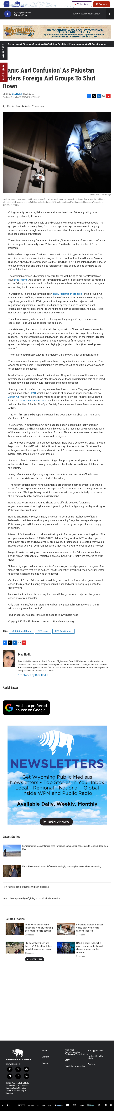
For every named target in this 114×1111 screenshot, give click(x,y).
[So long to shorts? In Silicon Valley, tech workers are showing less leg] (66, 929)
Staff (67, 1060)
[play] (7, 14)
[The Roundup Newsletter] (57, 775)
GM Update (3, 51)
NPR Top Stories (63, 631)
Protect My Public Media (95, 1057)
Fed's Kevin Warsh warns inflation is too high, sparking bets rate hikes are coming (61, 866)
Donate (102, 4)
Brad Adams (21, 279)
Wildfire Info (3, 72)
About (44, 1051)
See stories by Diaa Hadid (33, 675)
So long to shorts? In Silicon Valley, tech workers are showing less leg (89, 927)
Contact (45, 1057)
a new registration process (67, 293)
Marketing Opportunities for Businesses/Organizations (75, 1052)
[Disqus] (57, 1003)
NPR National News (21, 631)
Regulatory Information (75, 1066)
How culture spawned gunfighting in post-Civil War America (31, 898)
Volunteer (83, 4)
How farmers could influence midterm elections (26, 887)
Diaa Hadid (17, 94)
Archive (91, 1064)
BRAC (33, 393)
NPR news (43, 631)
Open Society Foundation (32, 400)
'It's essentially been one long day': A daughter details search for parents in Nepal (38, 946)
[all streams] (110, 13)
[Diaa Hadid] (9, 658)
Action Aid (13, 396)
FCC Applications (95, 1051)
